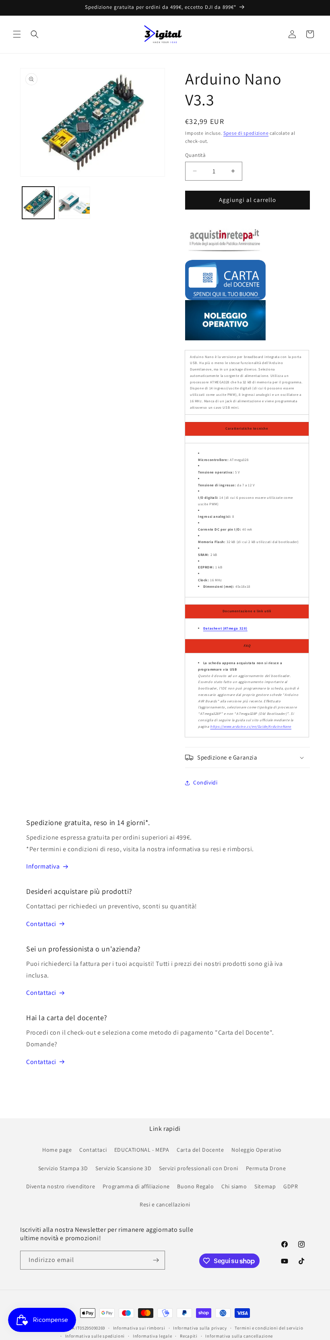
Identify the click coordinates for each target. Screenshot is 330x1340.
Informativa (43, 866)
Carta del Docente (200, 1149)
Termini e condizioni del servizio (269, 1328)
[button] (17, 34)
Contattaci (41, 924)
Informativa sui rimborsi (139, 1328)
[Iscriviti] (156, 1260)
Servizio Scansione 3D (123, 1168)
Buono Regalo (195, 1186)
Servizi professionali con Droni (198, 1168)
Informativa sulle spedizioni (95, 1336)
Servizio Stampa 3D (63, 1168)
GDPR (290, 1186)
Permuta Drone (266, 1168)
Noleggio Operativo (256, 1149)
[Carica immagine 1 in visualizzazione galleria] (38, 203)
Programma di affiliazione (136, 1186)
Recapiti (189, 1336)
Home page (57, 1149)
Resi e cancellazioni (165, 1204)
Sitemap (265, 1186)
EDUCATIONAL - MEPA (141, 1149)
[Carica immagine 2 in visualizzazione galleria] (74, 203)
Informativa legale (152, 1336)
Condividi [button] (205, 782)
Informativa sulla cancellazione (239, 1336)
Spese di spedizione (245, 133)
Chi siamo (234, 1186)
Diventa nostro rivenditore (60, 1186)
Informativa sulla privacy (200, 1328)
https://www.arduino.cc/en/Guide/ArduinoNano (250, 726)
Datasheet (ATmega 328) (225, 628)
